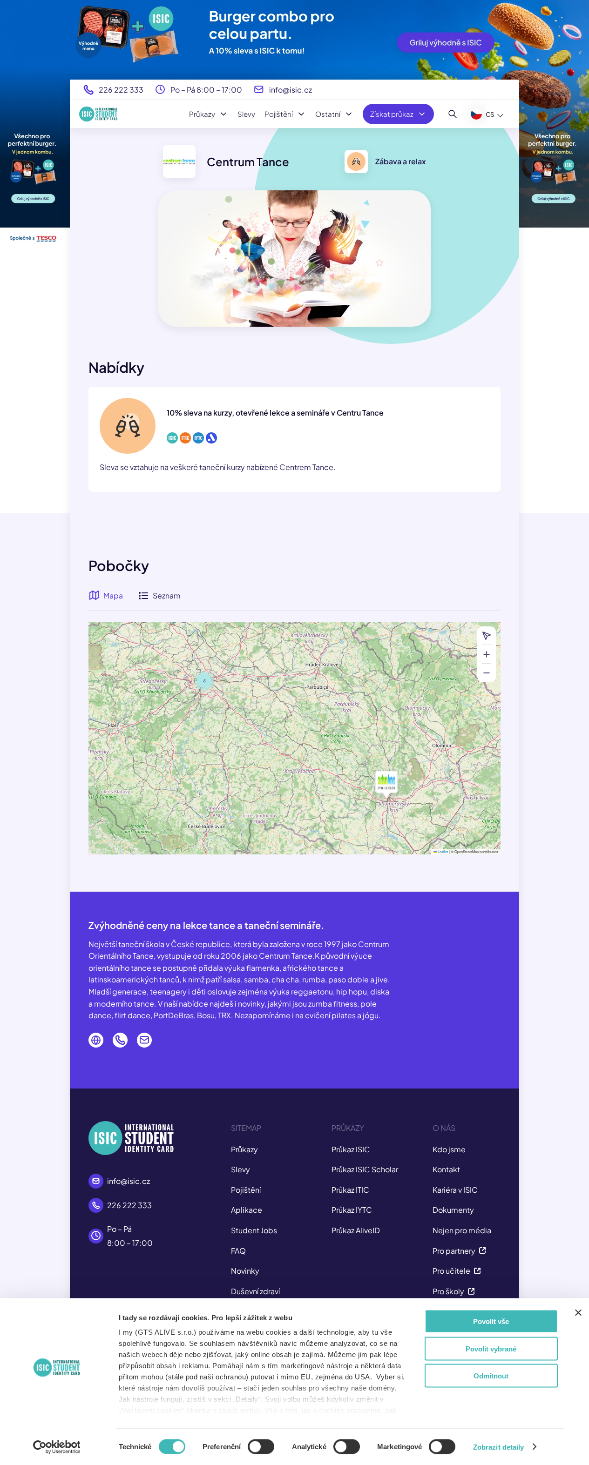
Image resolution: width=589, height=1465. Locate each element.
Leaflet (442, 851)
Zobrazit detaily (498, 1447)
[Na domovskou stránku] (98, 114)
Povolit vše (491, 1321)
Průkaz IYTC (352, 1210)
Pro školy (448, 1291)
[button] (386, 782)
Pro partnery (454, 1251)
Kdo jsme (449, 1149)
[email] (144, 1040)
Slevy (246, 113)
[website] (95, 1040)
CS (490, 114)
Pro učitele (451, 1271)
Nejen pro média (462, 1230)
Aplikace (246, 1210)
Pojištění (278, 113)
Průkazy (202, 113)
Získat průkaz (391, 113)
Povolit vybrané (491, 1348)
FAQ (238, 1251)
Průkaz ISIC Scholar (365, 1169)
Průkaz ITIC (350, 1190)
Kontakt (446, 1169)
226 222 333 (121, 89)
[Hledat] (453, 114)
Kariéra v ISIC (455, 1190)
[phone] (120, 1040)
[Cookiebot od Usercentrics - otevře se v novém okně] (56, 1447)
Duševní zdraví (255, 1291)
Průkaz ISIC (351, 1149)
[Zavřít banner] (578, 1313)
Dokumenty (453, 1210)
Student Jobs (254, 1230)
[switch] (261, 1446)
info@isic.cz (290, 89)
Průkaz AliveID (356, 1230)
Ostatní (327, 113)
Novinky (245, 1271)
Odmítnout (491, 1376)
